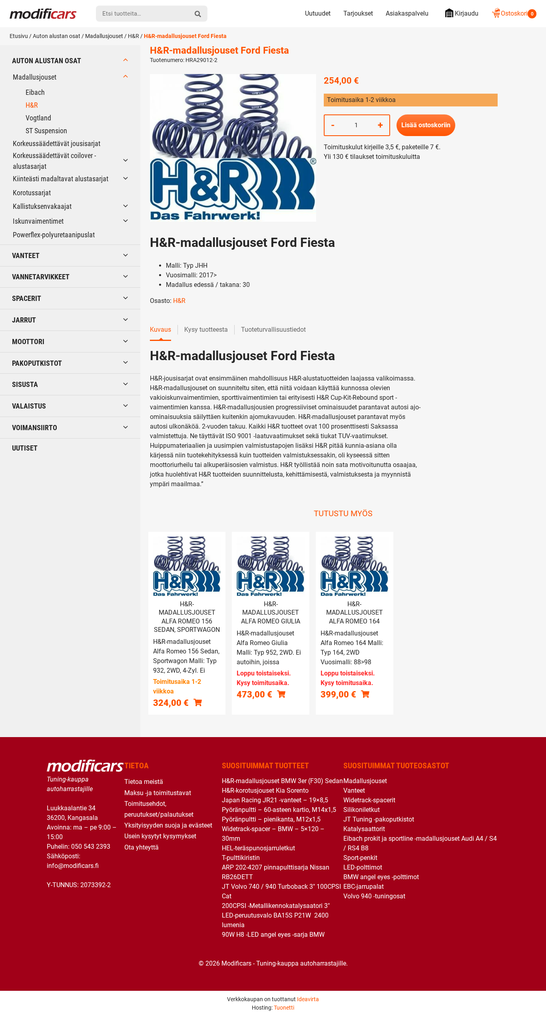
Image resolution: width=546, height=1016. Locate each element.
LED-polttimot (362, 867)
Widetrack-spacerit (369, 800)
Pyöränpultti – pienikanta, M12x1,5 (271, 819)
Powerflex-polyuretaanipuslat (54, 234)
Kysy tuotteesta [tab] (206, 329)
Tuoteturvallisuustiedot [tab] (273, 329)
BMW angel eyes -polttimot (381, 877)
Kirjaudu (466, 13)
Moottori (28, 341)
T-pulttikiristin (241, 858)
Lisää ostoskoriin (425, 125)
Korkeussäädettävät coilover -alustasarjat (54, 160)
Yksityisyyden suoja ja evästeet (168, 825)
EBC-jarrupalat (363, 886)
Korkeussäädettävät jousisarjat (56, 143)
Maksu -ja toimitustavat (157, 793)
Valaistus (29, 406)
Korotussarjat (32, 192)
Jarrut (24, 320)
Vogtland (38, 118)
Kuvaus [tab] (160, 329)
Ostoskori (517, 13)
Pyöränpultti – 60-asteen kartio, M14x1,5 (279, 810)
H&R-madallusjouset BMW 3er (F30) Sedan (282, 781)
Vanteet (26, 255)
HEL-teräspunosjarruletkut (258, 848)
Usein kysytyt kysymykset (160, 836)
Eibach (35, 92)
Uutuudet (318, 13)
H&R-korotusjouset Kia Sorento (265, 790)
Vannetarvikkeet (41, 277)
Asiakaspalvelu (407, 13)
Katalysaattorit (364, 829)
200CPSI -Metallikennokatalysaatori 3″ (276, 906)
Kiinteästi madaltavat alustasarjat (60, 178)
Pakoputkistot (37, 363)
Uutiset (25, 448)
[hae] (197, 14)
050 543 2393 (90, 846)
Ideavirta (308, 999)
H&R (133, 36)
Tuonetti (284, 1007)
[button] (197, 702)
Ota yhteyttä (141, 847)
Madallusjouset (104, 36)
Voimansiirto (34, 427)
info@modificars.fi (73, 866)
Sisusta (25, 384)
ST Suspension (46, 130)
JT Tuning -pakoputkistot (378, 819)
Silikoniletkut (361, 810)
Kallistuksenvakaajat (42, 206)
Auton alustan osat (56, 36)
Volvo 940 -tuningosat (374, 896)
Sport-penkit (360, 858)
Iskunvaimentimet (38, 221)
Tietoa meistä (143, 782)
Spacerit (26, 298)
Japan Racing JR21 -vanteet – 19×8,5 (275, 800)
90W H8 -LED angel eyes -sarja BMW (273, 934)
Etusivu (19, 36)
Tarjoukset (358, 13)
